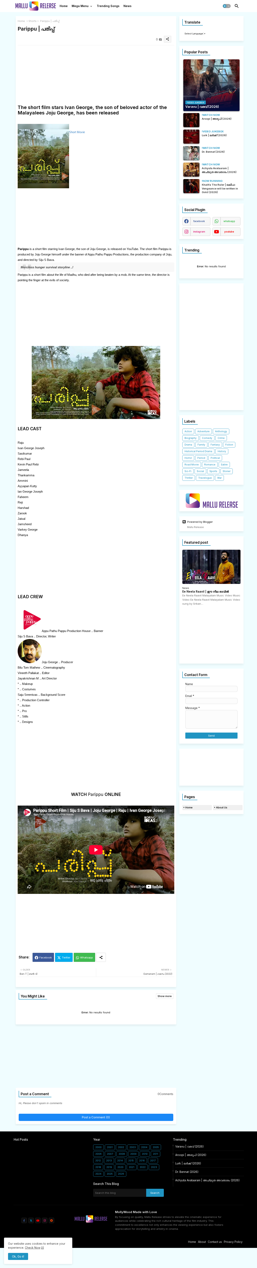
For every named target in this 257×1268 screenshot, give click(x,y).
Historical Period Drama (198, 451)
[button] (227, 6)
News (127, 6)
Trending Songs (108, 6)
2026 (121, 1173)
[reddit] (51, 1220)
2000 (98, 1147)
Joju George (50, 662)
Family (201, 444)
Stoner (226, 471)
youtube (229, 231)
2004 (144, 1147)
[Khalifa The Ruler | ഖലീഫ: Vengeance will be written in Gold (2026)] (191, 186)
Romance (209, 464)
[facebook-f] (24, 1220)
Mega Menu (80, 6)
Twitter (66, 957)
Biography (191, 437)
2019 (109, 1167)
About (202, 1241)
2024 (98, 1173)
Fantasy (215, 444)
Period (201, 457)
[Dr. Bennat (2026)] (191, 153)
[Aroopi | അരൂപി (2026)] (191, 120)
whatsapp (229, 221)
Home (64, 6)
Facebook (45, 957)
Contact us (215, 1241)
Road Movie (192, 464)
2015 (131, 1160)
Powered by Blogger (200, 521)
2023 (154, 1167)
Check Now (32, 1247)
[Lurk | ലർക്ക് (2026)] (191, 137)
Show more (165, 996)
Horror (188, 457)
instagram (199, 231)
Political (215, 457)
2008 (122, 1153)
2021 (131, 1167)
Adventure (203, 431)
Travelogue (205, 477)
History (222, 451)
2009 (133, 1153)
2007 (110, 1153)
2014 (120, 1160)
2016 (142, 1160)
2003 (133, 1147)
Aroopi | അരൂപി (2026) (190, 1155)
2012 (98, 1160)
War (219, 477)
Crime (221, 437)
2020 (120, 1167)
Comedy (207, 437)
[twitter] (31, 1220)
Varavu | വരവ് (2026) (189, 1146)
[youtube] (38, 1220)
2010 (145, 1153)
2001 (110, 1147)
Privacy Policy (233, 1241)
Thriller (189, 477)
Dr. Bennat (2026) (187, 1171)
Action (188, 431)
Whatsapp (86, 957)
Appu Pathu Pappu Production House (66, 631)
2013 (109, 1160)
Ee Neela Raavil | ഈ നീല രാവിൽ (205, 591)
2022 (143, 1167)
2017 (153, 1160)
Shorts (33, 21)
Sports (213, 471)
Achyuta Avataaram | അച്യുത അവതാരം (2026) (207, 1180)
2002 (121, 1147)
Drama (188, 444)
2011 (155, 1153)
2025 (110, 1173)
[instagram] (44, 1220)
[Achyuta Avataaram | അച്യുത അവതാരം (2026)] (191, 170)
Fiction (229, 444)
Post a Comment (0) (96, 1117)
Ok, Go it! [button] (18, 1256)
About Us (221, 807)
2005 (156, 1147)
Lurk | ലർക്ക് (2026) (188, 1163)
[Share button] (101, 957)
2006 (98, 1153)
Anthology (221, 431)
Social (200, 471)
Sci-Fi (188, 471)
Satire (224, 464)
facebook (199, 221)
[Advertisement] (96, 76)
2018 (98, 1167)
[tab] (64, 7)
